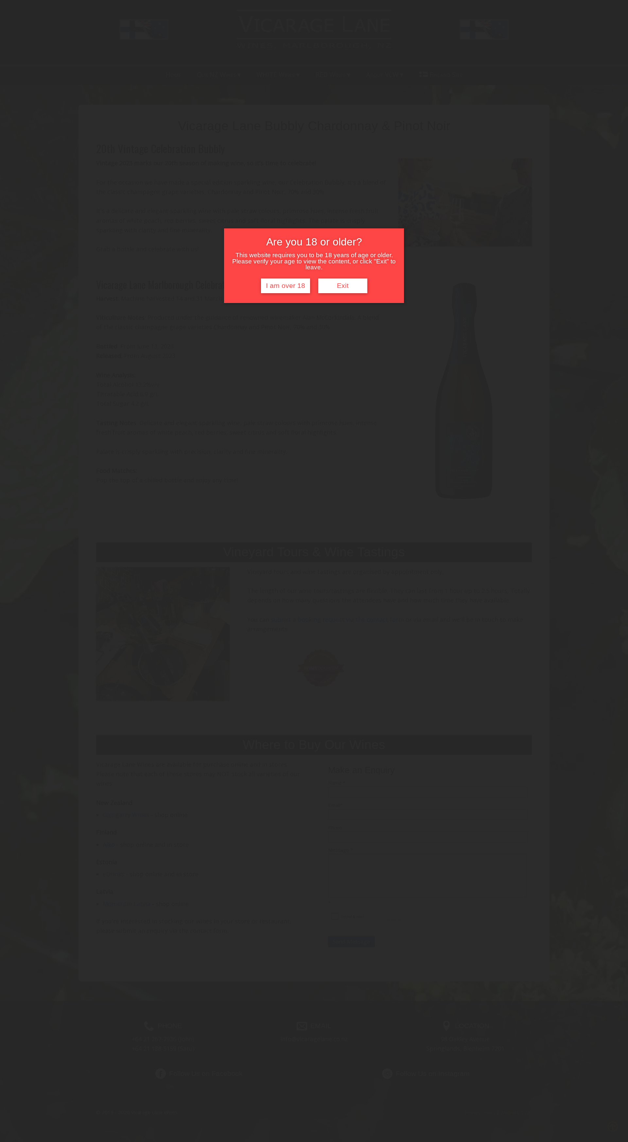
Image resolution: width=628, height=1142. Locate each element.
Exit (343, 286)
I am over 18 (285, 286)
